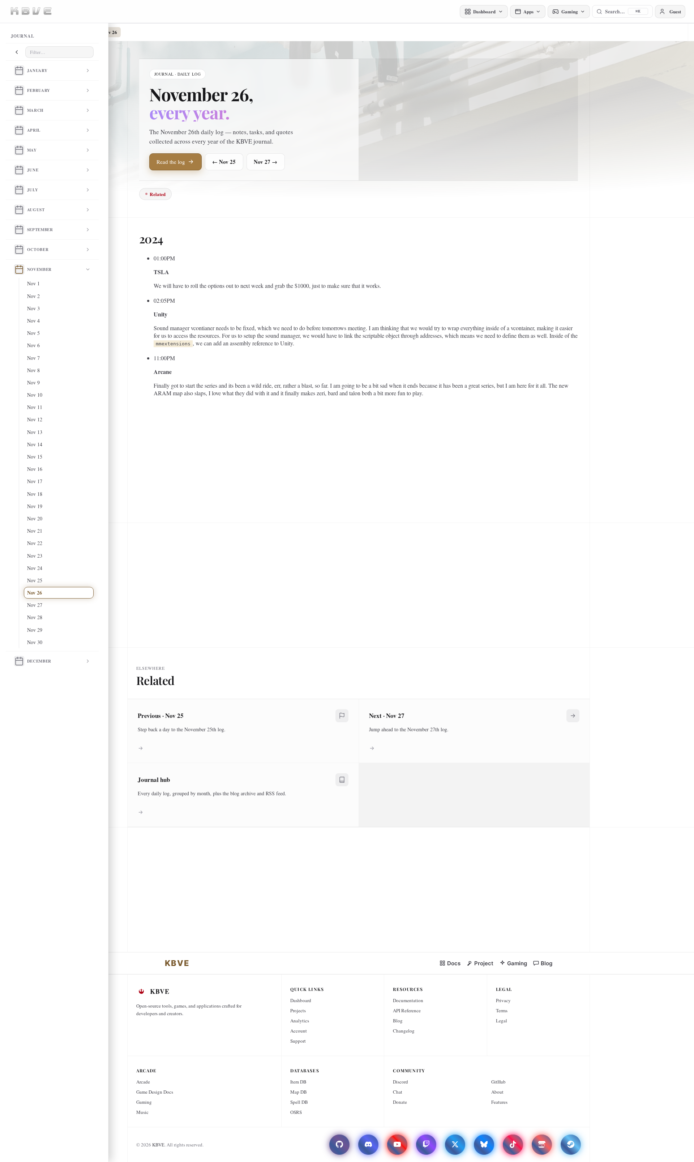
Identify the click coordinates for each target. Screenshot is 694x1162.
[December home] (19, 661)
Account (298, 1030)
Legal (501, 1020)
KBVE (158, 1144)
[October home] (19, 249)
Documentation (408, 1000)
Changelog (404, 1030)
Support (298, 1041)
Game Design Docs (154, 1092)
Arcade (143, 1081)
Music (142, 1112)
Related (158, 194)
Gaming (144, 1102)
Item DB (298, 1081)
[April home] (19, 130)
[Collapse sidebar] (16, 52)
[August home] (19, 210)
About (497, 1092)
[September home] (19, 230)
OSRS (296, 1112)
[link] (177, 963)
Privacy (503, 1000)
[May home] (19, 150)
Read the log (171, 161)
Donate (400, 1102)
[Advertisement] (356, 454)
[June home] (19, 170)
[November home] (19, 269)
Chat (397, 1092)
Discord (400, 1081)
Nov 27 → (265, 162)
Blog (398, 1020)
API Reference (407, 1010)
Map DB (298, 1092)
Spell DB (299, 1102)
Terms (501, 1010)
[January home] (19, 70)
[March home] (19, 110)
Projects (298, 1010)
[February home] (19, 90)
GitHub (498, 1081)
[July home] (19, 190)
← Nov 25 (224, 162)
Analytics (299, 1020)
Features (499, 1102)
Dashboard (300, 1000)
